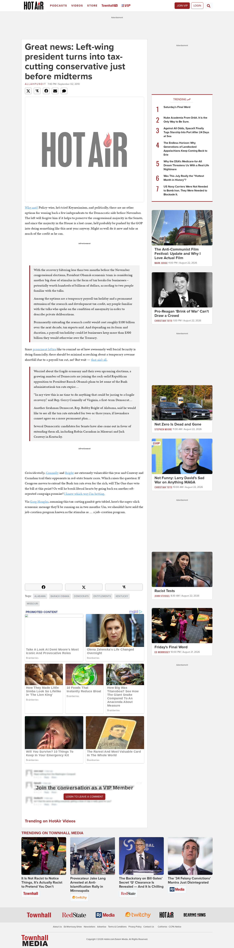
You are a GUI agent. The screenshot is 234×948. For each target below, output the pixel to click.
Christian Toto (163, 320)
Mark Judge (161, 263)
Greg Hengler (39, 501)
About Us (57, 926)
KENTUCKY (122, 596)
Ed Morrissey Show (73, 926)
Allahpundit (35, 84)
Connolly (52, 472)
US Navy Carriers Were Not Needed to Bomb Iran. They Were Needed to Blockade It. (186, 190)
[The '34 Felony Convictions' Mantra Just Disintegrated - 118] (190, 856)
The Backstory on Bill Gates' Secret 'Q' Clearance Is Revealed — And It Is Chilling (141, 882)
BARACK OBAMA (60, 596)
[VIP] (126, 5)
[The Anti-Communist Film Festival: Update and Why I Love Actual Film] (182, 227)
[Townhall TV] (110, 5)
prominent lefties (44, 349)
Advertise (101, 926)
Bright (69, 472)
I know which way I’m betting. (84, 493)
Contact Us (148, 926)
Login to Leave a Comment (84, 796)
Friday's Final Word (171, 647)
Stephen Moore (163, 429)
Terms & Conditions (117, 926)
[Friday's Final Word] (182, 625)
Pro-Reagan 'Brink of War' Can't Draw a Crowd (182, 313)
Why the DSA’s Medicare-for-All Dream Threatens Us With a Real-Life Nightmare (186, 165)
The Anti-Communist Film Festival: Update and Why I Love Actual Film (178, 253)
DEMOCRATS (81, 596)
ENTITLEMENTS (102, 596)
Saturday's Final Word (177, 107)
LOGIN (197, 5)
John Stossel (162, 596)
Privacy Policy (134, 926)
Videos (77, 5)
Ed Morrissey (162, 652)
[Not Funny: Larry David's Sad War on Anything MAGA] (182, 456)
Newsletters (89, 926)
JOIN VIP (182, 5)
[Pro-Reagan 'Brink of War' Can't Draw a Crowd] (182, 289)
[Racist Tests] (182, 569)
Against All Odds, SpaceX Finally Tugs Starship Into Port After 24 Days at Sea (186, 132)
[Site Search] (209, 5)
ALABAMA (40, 596)
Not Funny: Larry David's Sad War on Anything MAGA (179, 480)
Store (92, 5)
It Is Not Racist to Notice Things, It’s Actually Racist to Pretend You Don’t (41, 882)
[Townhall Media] (34, 940)
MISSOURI (32, 603)
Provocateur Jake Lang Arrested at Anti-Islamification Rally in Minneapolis (88, 884)
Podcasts (58, 5)
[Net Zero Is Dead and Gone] (182, 402)
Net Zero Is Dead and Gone (178, 424)
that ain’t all (99, 359)
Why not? (31, 207)
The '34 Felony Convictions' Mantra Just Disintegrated (189, 880)
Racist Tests (165, 591)
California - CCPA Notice (169, 926)
